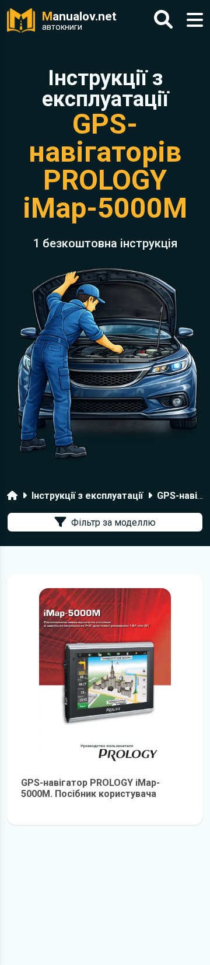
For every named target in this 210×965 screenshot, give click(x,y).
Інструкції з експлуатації (87, 495)
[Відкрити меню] (195, 20)
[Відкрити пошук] (163, 20)
